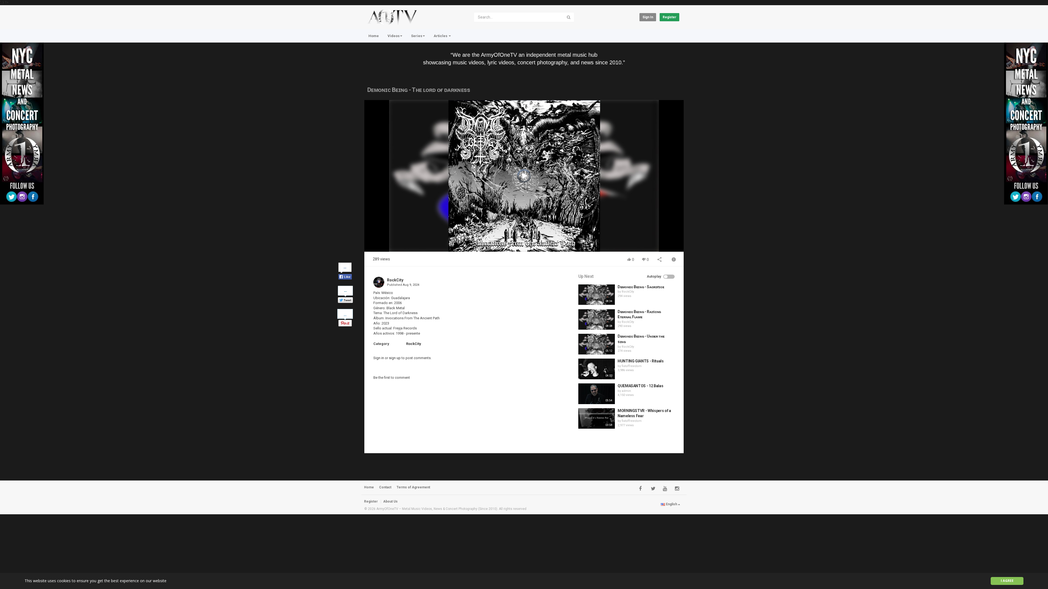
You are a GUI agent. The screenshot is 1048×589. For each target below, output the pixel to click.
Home (373, 36)
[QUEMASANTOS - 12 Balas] (596, 393)
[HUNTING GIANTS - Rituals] (596, 369)
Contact (385, 487)
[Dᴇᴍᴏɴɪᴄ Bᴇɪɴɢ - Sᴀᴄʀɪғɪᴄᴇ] (596, 294)
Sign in (647, 17)
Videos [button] (394, 36)
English (671, 504)
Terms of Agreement (413, 487)
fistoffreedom (632, 366)
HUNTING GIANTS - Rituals (641, 361)
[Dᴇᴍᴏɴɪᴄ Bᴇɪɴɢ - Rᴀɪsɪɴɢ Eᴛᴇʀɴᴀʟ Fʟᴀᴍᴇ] (596, 319)
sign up (395, 358)
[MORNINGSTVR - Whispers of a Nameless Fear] (596, 418)
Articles (441, 36)
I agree (1007, 580)
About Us (390, 501)
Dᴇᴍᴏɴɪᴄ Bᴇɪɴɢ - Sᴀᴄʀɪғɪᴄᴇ (641, 287)
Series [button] (416, 36)
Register (669, 17)
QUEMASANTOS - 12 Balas (640, 386)
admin (626, 391)
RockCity (395, 280)
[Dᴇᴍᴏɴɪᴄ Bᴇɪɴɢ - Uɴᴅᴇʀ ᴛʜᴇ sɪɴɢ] (596, 344)
